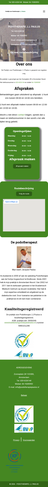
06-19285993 (36, 82)
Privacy (16, 440)
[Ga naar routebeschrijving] (24, 49)
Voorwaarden (29, 440)
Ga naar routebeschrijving (24, 52)
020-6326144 (19, 82)
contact (21, 115)
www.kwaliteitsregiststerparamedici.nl (20, 323)
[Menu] (44, 11)
